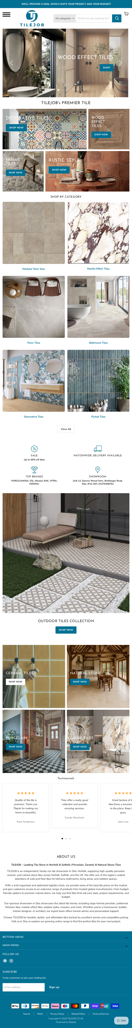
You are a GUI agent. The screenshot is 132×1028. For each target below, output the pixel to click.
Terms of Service (100, 1013)
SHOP (106, 67)
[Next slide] (120, 63)
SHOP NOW (66, 630)
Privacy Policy (57, 1013)
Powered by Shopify (66, 1022)
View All (66, 429)
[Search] (116, 18)
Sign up (54, 987)
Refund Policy (78, 1013)
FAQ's (40, 1013)
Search (26, 1013)
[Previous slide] (12, 63)
